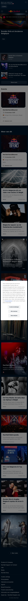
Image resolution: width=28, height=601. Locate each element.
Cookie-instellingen (14, 306)
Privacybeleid (8, 301)
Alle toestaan (14, 311)
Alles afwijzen (14, 315)
